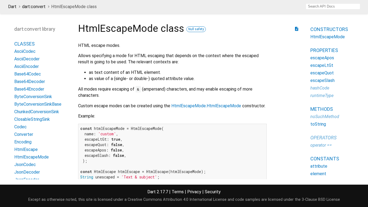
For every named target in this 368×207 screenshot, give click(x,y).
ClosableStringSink (32, 119)
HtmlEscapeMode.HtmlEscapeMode (206, 105)
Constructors (329, 29)
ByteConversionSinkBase (37, 104)
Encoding (23, 141)
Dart (12, 6)
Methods (321, 109)
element (318, 173)
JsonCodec (25, 164)
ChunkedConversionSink (36, 111)
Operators (323, 137)
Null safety (196, 29)
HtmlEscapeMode (31, 157)
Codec (20, 126)
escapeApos (322, 57)
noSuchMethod (324, 116)
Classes (24, 44)
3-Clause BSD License (321, 199)
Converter (23, 134)
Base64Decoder (29, 81)
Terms (178, 191)
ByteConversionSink (33, 96)
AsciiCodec (25, 51)
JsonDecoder (27, 172)
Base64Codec (27, 74)
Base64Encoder (29, 89)
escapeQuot (322, 72)
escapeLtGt (321, 65)
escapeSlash (322, 80)
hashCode (319, 88)
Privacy (194, 191)
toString (318, 124)
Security (213, 191)
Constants (324, 158)
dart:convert (34, 6)
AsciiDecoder (27, 58)
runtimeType (322, 95)
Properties (324, 50)
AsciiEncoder (26, 66)
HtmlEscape (26, 149)
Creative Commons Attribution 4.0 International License (177, 199)
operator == (321, 145)
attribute (318, 166)
